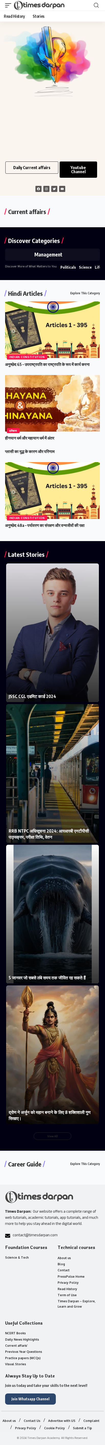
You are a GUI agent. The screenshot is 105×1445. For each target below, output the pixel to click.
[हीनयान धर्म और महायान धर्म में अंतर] (52, 403)
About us (64, 1258)
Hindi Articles (25, 293)
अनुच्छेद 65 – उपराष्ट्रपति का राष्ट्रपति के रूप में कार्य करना (47, 364)
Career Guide (24, 1164)
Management (48, 254)
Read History (67, 1289)
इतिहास (13, 430)
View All (52, 1136)
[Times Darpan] (39, 5)
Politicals (68, 267)
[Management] (18, 255)
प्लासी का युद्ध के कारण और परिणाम (30, 451)
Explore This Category (85, 293)
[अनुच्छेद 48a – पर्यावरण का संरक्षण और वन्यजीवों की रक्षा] (52, 490)
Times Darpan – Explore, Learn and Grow (77, 1303)
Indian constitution (27, 357)
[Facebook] (38, 189)
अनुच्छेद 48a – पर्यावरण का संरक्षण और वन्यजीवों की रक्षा (45, 525)
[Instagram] (46, 189)
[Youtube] (62, 189)
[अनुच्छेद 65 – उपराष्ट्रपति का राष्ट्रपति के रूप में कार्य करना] (52, 329)
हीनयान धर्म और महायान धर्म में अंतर (29, 438)
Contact (64, 1270)
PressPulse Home (71, 1276)
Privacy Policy (68, 1283)
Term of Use (67, 1295)
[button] (9, 5)
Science (85, 267)
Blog (61, 1264)
